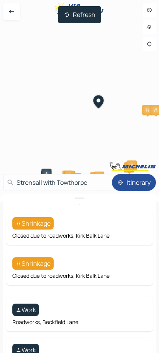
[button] (147, 110)
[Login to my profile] (149, 10)
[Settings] (149, 27)
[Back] (11, 11)
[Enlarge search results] (79, 198)
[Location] (149, 44)
